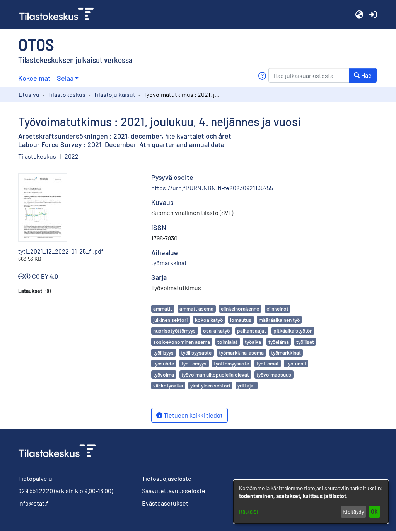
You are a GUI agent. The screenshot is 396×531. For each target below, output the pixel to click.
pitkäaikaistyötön (292, 330)
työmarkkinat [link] (169, 262)
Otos (36, 44)
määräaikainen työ (279, 319)
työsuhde (163, 363)
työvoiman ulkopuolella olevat (215, 374)
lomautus (240, 319)
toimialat (227, 341)
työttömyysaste (231, 363)
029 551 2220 (35, 490)
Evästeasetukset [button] (165, 503)
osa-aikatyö (216, 330)
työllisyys (163, 352)
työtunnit (296, 363)
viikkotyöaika (168, 385)
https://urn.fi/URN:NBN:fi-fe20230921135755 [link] (212, 187)
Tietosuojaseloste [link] (166, 478)
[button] (359, 14)
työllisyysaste (196, 352)
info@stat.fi (34, 503)
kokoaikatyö (209, 319)
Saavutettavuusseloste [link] (173, 490)
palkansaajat (251, 330)
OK (374, 511)
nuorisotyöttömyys (174, 330)
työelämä (278, 341)
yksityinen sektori (210, 385)
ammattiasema (196, 308)
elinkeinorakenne (240, 308)
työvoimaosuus (273, 374)
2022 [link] (72, 156)
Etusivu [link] (29, 94)
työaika (253, 341)
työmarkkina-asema (241, 352)
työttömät (267, 363)
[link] (59, 15)
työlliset (305, 341)
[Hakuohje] (262, 76)
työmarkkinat (286, 352)
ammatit (162, 308)
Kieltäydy (353, 511)
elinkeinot (277, 308)
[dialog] (311, 501)
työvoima (163, 374)
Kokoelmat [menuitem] (34, 78)
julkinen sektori (170, 319)
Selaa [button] (65, 78)
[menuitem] (67, 78)
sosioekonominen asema (181, 341)
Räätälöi (248, 511)
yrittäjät (246, 385)
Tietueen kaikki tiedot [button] (192, 415)
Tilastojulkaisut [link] (114, 94)
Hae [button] (366, 75)
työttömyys (194, 363)
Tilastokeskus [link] (66, 94)
